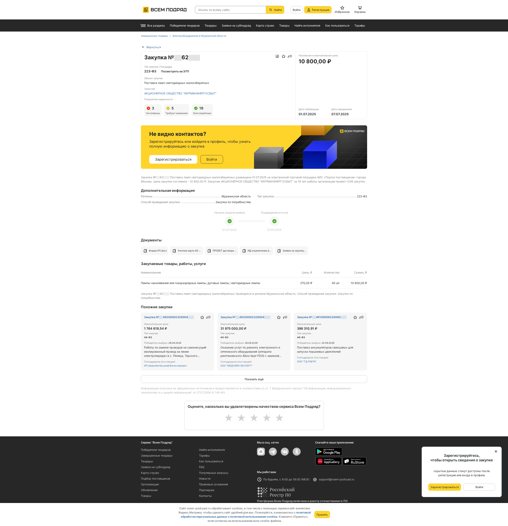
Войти (296, 10)
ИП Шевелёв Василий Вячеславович (165, 365)
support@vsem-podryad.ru (336, 479)
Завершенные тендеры (157, 455)
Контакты (205, 495)
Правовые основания (213, 484)
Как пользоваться (211, 461)
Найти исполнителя (212, 449)
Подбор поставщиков (155, 478)
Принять (322, 514)
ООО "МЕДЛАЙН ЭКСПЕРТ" (236, 365)
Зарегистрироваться (173, 159)
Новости (204, 478)
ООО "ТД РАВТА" (306, 361)
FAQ (201, 467)
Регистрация (320, 10)
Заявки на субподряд (155, 467)
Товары (146, 495)
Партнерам (206, 490)
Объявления (149, 490)
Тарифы (204, 455)
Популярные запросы (213, 472)
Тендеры (147, 461)
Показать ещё (254, 379)
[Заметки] (277, 56)
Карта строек (150, 472)
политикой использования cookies (253, 516)
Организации (150, 484)
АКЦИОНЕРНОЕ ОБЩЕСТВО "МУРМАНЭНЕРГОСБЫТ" (180, 93)
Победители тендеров (156, 449)
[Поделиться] (290, 56)
